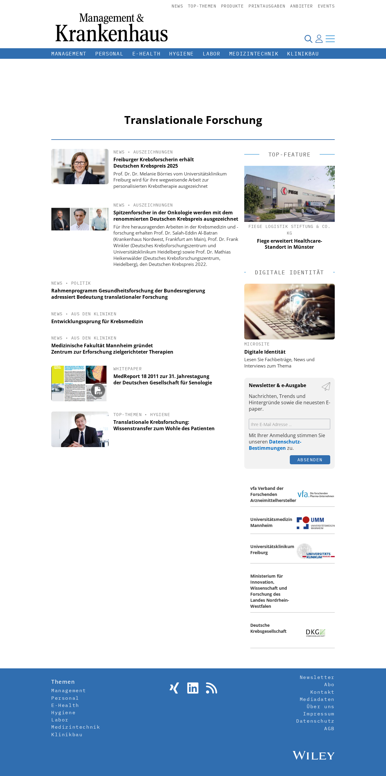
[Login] (319, 38)
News (177, 6)
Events (326, 6)
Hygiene (181, 53)
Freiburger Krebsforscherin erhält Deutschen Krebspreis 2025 (153, 162)
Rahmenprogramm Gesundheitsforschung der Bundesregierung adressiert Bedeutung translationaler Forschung (128, 293)
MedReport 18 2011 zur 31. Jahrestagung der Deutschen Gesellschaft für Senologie (162, 379)
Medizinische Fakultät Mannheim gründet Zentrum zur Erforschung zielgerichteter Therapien (112, 348)
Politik (81, 283)
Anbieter (301, 6)
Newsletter (317, 677)
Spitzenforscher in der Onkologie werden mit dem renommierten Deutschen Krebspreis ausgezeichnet (175, 215)
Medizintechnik (254, 53)
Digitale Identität (265, 352)
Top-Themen (202, 6)
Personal (109, 53)
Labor (211, 53)
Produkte (232, 6)
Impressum (318, 714)
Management (69, 53)
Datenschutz (315, 721)
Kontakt (322, 692)
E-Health (146, 53)
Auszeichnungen (153, 152)
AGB (329, 728)
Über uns (321, 706)
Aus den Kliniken (93, 314)
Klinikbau (303, 53)
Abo (329, 684)
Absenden (310, 459)
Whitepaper (127, 368)
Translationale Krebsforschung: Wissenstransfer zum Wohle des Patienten (164, 425)
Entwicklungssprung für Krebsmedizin (97, 321)
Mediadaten (317, 699)
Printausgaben (266, 6)
